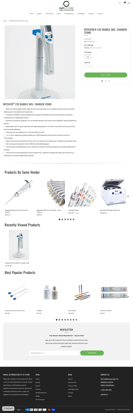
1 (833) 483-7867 (106, 390)
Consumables (69, 13)
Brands (91, 13)
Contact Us (104, 394)
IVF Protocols (40, 399)
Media (59, 13)
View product (18, 205)
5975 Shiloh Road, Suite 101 (110, 379)
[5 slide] (70, 219)
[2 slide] (62, 219)
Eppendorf (87, 39)
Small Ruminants (41, 393)
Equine (38, 386)
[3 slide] (65, 219)
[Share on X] (106, 81)
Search (70, 379)
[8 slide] (76, 320)
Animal (39, 13)
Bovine (38, 382)
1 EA (87, 57)
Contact (101, 13)
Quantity (87, 63)
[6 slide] (73, 219)
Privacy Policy (72, 386)
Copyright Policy (73, 389)
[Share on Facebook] (102, 81)
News (70, 396)
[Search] (120, 3)
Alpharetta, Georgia (107, 382)
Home (31, 13)
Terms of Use (72, 382)
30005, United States (107, 385)
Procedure (49, 13)
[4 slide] (68, 219)
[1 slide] (59, 219)
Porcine (38, 389)
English (19, 410)
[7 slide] (73, 320)
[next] (128, 196)
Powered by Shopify (110, 409)
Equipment (81, 13)
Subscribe (92, 353)
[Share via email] (109, 81)
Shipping (86, 48)
